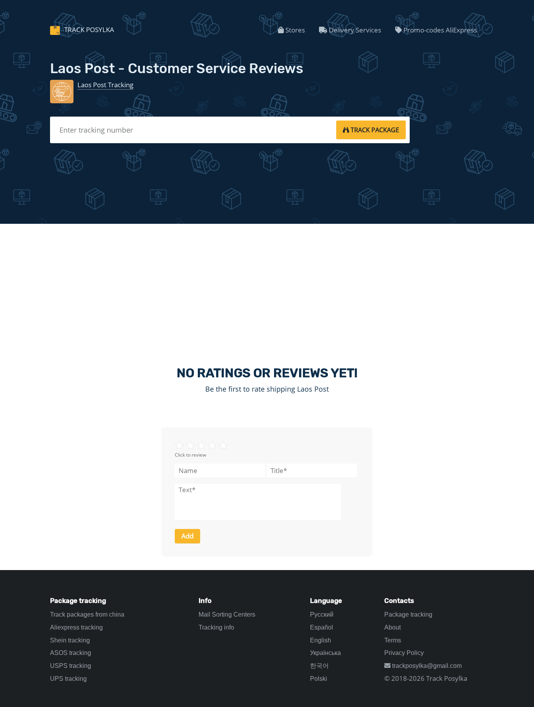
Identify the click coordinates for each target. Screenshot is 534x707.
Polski (318, 678)
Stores (294, 29)
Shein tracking (70, 640)
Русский (321, 614)
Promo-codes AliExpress (439, 29)
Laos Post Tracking (105, 84)
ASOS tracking (70, 652)
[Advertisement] (267, 288)
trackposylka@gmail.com (426, 665)
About (392, 627)
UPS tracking (68, 678)
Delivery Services (354, 29)
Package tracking (408, 614)
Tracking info (216, 627)
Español (321, 627)
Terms (392, 640)
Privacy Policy (404, 652)
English (320, 640)
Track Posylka (88, 29)
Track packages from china (87, 614)
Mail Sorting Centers (227, 614)
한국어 (319, 665)
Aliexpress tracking (76, 627)
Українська (325, 652)
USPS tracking (70, 665)
